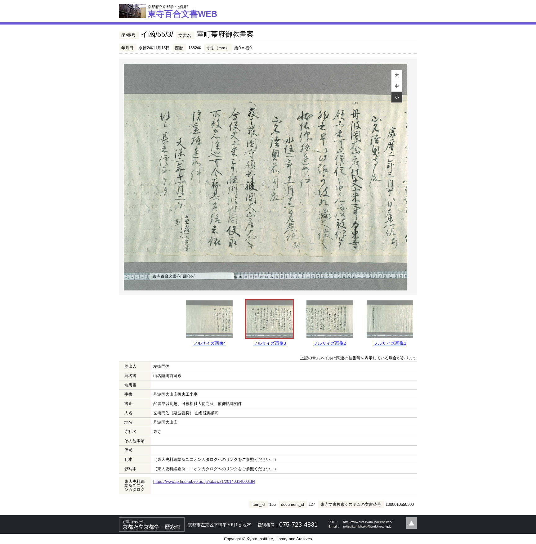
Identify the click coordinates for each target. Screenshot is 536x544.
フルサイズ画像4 (209, 343)
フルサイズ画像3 (269, 343)
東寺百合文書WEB (182, 11)
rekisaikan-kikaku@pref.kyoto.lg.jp (367, 526)
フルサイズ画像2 (329, 343)
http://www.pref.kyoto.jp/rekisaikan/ (367, 522)
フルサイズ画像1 (389, 343)
